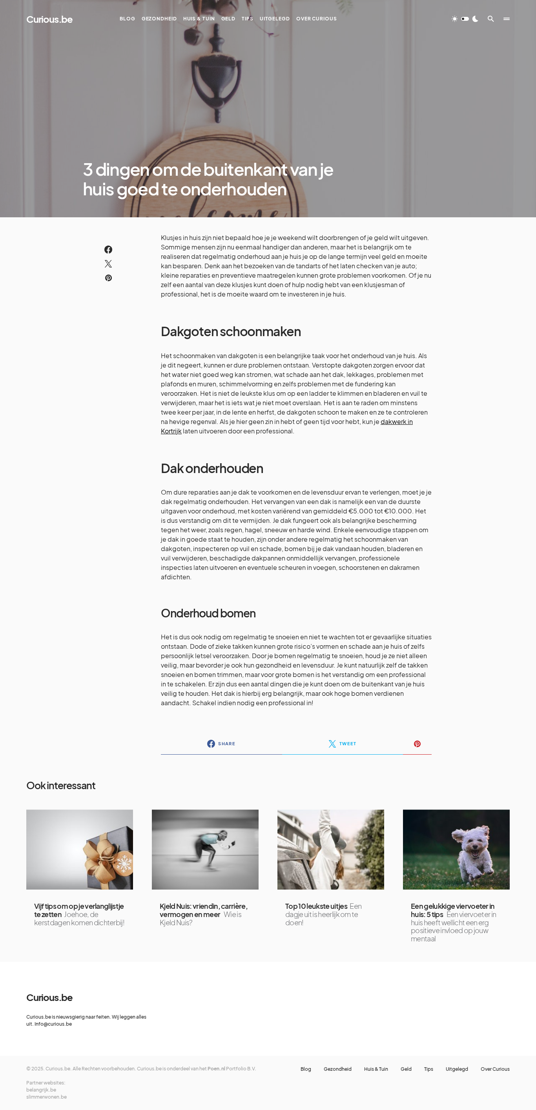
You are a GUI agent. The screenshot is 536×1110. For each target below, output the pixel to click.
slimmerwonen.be (46, 1097)
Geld (406, 1069)
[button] (465, 19)
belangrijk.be (41, 1090)
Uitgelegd (457, 1069)
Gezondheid (338, 1069)
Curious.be (49, 19)
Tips (428, 1069)
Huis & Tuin (376, 1069)
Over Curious (495, 1069)
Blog (306, 1069)
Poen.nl (216, 1069)
